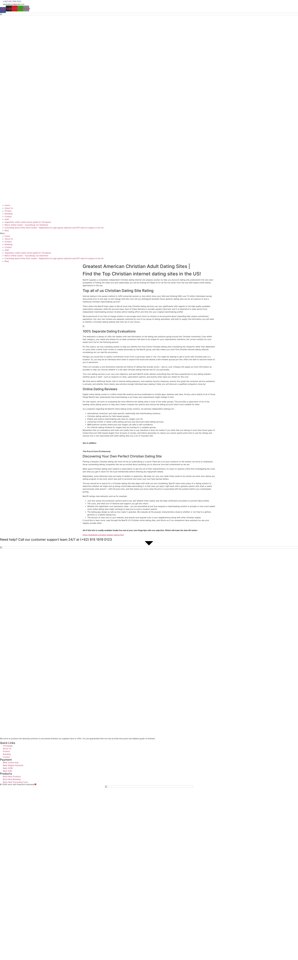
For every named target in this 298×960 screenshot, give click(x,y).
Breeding (8, 214)
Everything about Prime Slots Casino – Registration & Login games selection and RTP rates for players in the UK (54, 227)
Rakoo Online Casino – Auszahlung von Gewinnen (26, 225)
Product (8, 211)
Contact (8, 216)
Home (7, 205)
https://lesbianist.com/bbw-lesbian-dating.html (103, 535)
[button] (149, 233)
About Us (9, 208)
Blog (7, 230)
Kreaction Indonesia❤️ (27, 784)
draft (7, 219)
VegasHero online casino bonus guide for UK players (28, 222)
